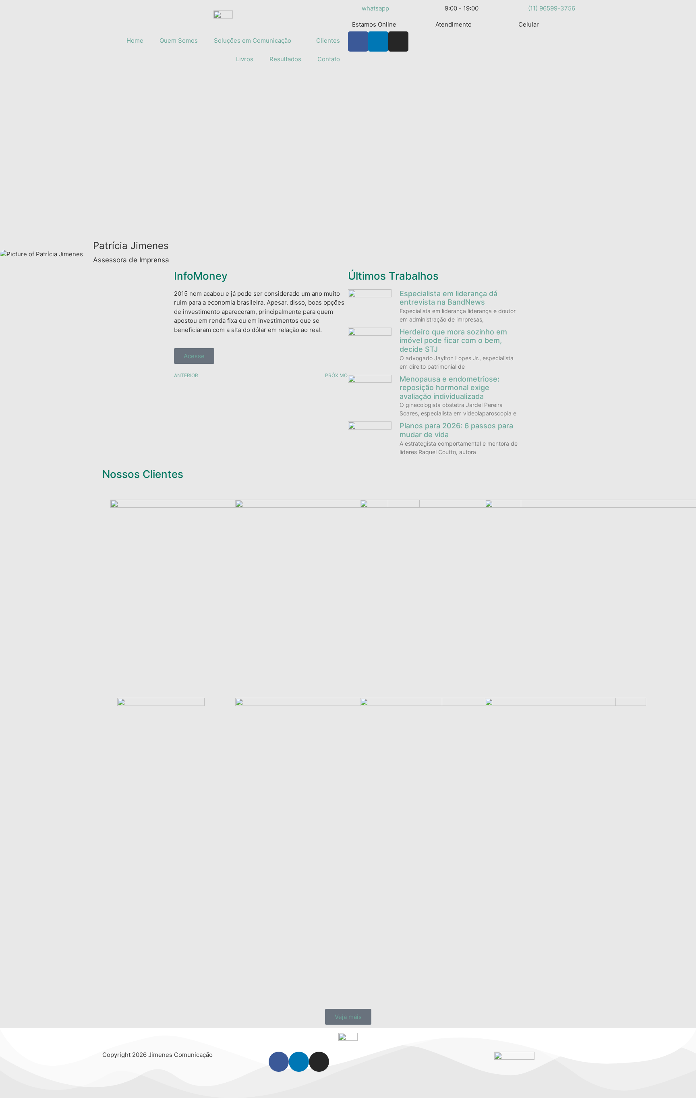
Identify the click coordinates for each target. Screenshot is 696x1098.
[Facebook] (279, 1062)
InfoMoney (201, 276)
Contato (328, 59)
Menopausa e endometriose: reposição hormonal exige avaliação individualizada (449, 388)
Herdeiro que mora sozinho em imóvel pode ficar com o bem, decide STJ (453, 340)
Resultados (285, 59)
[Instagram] (398, 41)
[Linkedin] (378, 41)
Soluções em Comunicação (252, 40)
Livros (244, 59)
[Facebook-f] (358, 41)
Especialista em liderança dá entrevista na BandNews (448, 298)
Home (134, 40)
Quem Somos (179, 40)
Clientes (328, 40)
